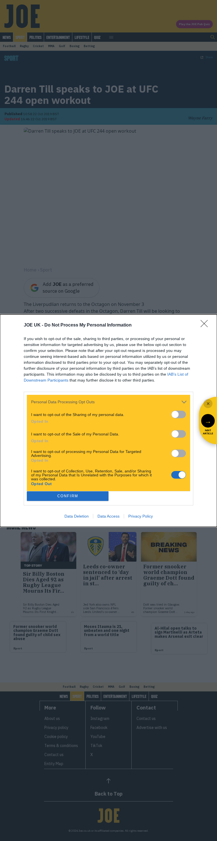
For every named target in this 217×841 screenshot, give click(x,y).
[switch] (178, 414)
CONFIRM (67, 496)
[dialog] (108, 420)
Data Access (108, 516)
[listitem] (108, 402)
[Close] (206, 325)
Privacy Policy (140, 516)
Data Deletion (76, 516)
